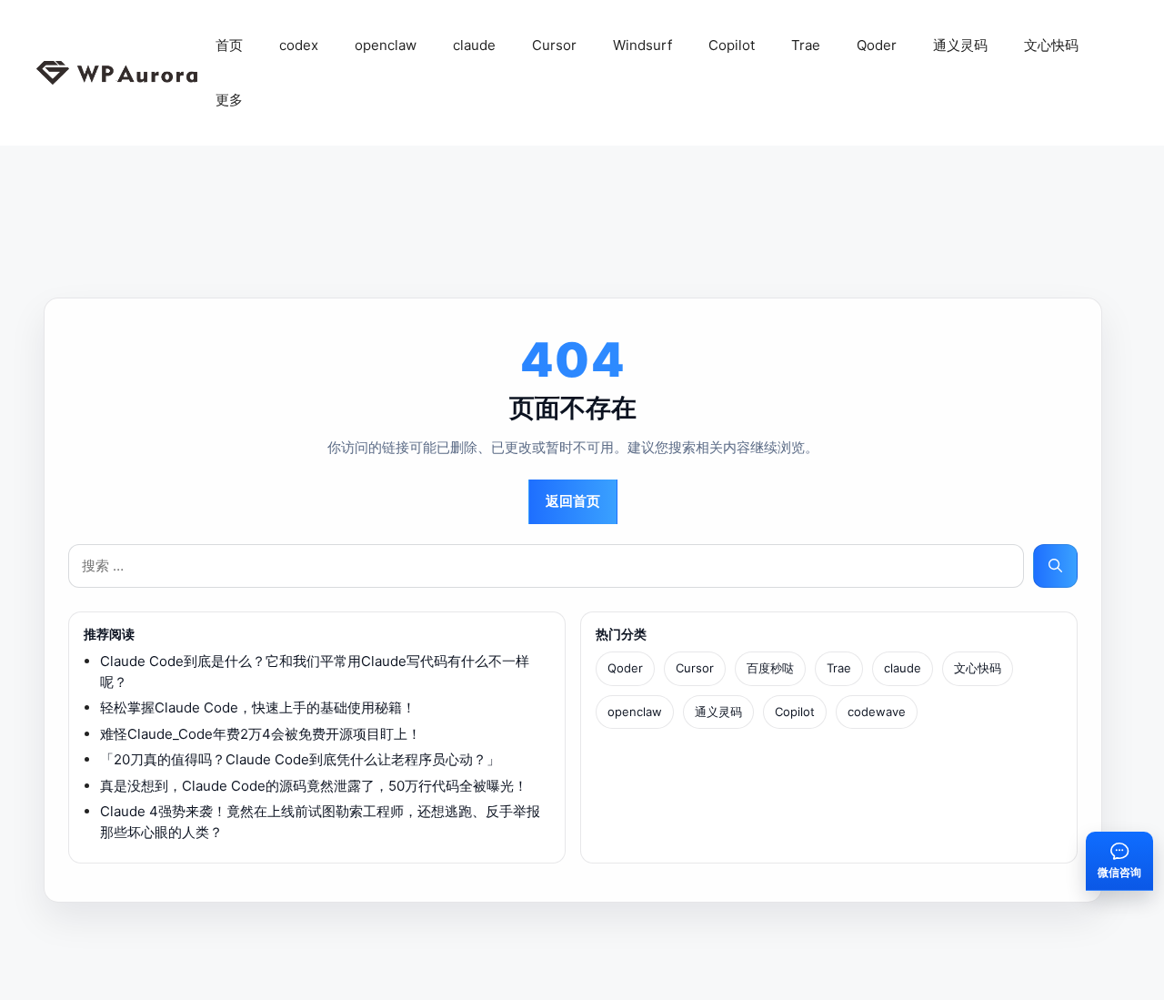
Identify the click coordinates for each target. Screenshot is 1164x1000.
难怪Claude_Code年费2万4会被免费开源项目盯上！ (260, 733)
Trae (805, 45)
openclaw (385, 45)
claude (474, 45)
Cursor (554, 45)
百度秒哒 (770, 668)
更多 (229, 99)
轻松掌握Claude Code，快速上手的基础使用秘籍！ (258, 707)
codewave (877, 711)
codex (298, 45)
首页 (229, 45)
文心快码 (1051, 45)
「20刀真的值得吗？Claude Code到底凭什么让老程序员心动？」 (300, 759)
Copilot (731, 45)
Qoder (877, 45)
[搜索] (1055, 566)
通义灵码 (960, 45)
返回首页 (573, 501)
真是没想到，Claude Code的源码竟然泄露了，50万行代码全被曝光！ (313, 785)
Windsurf (642, 45)
